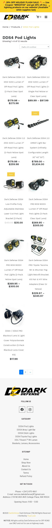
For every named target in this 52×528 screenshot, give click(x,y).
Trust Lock (31, 516)
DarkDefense (14, 513)
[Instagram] (30, 409)
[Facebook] (22, 409)
